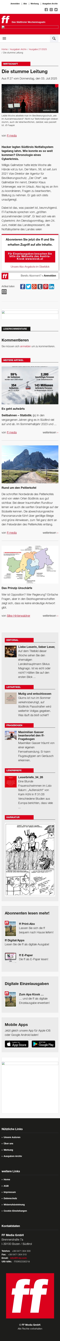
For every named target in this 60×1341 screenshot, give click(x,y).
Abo (25, 4)
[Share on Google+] (34, 286)
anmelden (25, 346)
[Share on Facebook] (22, 286)
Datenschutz (10, 1199)
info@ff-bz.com (18, 1258)
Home (5, 49)
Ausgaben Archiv (50, 4)
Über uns (8, 1144)
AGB (6, 1186)
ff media (12, 135)
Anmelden (15, 4)
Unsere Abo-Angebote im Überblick (30, 267)
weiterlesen (50, 432)
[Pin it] (45, 286)
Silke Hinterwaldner (18, 616)
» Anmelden (49, 276)
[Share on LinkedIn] (51, 286)
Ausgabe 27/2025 (38, 49)
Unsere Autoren (12, 1137)
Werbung (35, 4)
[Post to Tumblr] (40, 286)
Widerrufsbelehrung (14, 1205)
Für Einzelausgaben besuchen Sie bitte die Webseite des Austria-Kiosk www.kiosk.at (30, 257)
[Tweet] (28, 286)
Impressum (10, 1192)
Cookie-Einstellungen (15, 1211)
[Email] (4, 292)
